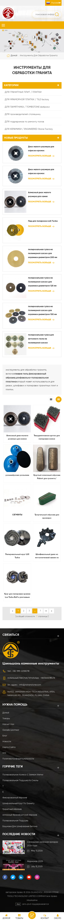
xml (4, 753)
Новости (6, 742)
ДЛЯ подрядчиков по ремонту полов (24, 122)
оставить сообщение (32, 915)
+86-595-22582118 (20, 671)
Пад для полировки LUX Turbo (43, 221)
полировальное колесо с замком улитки (22, 775)
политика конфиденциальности (18, 759)
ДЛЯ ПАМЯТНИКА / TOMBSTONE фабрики (27, 107)
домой (14, 56)
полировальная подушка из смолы (20, 780)
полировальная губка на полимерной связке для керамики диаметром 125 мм (42, 282)
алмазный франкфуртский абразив (19, 815)
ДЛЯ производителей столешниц (23, 114)
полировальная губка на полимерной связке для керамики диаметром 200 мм (42, 253)
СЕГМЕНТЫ (17, 515)
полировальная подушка (15, 821)
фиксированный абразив (14, 798)
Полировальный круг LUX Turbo (17, 556)
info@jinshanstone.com (30, 685)
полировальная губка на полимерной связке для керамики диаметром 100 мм (42, 310)
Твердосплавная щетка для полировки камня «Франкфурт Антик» (47, 438)
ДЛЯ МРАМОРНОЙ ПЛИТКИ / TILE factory (27, 99)
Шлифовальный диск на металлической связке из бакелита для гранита (47, 556)
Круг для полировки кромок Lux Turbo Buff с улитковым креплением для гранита (17, 596)
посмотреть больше (39, 156)
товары (6, 719)
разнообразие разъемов (17, 475)
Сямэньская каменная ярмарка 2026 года (42, 844)
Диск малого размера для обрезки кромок (41, 149)
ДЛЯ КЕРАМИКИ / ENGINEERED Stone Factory (29, 129)
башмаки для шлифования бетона (19, 826)
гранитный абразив (12, 809)
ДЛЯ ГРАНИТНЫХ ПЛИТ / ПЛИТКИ (23, 92)
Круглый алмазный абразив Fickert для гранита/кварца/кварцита (46, 477)
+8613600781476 (47, 678)
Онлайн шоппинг (10, 730)
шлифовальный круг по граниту (18, 803)
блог (4, 736)
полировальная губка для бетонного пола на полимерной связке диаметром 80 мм (41, 339)
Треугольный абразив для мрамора (47, 516)
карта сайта (8, 747)
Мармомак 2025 (35, 861)
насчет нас (8, 724)
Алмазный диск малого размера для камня (39, 194)
